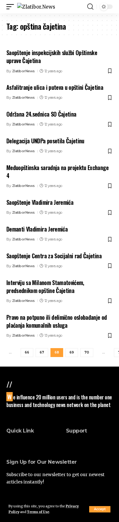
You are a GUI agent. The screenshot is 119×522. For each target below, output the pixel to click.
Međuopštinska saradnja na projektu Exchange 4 (57, 171)
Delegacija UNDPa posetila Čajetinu (45, 141)
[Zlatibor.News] (36, 7)
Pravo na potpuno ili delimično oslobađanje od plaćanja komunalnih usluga (56, 321)
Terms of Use (38, 512)
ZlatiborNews (23, 71)
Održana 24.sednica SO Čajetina (41, 114)
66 (27, 352)
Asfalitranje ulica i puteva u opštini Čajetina (54, 87)
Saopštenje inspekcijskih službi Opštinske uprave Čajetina (51, 56)
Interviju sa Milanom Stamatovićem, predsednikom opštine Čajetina (45, 286)
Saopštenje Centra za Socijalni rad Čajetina (54, 256)
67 (42, 352)
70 (86, 352)
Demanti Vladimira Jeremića (37, 229)
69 (71, 352)
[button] (99, 509)
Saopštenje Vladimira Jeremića (39, 202)
